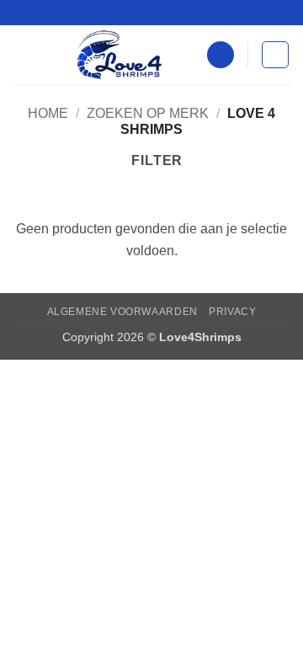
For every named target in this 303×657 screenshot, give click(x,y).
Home (48, 113)
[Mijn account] (220, 55)
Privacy (232, 312)
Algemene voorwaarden (122, 312)
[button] (23, 54)
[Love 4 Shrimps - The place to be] (119, 54)
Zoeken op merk (148, 113)
